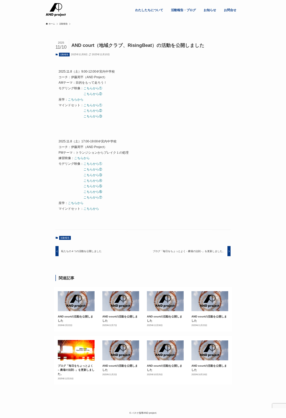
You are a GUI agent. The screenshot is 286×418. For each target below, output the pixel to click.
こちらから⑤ (92, 186)
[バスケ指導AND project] (56, 10)
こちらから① (92, 88)
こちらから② (92, 94)
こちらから (75, 99)
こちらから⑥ (92, 191)
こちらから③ (92, 116)
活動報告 (64, 54)
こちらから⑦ (92, 197)
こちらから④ (92, 180)
